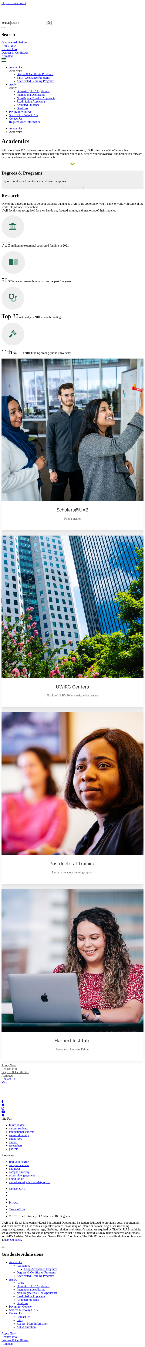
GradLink (22, 108)
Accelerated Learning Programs (35, 81)
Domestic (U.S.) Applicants (33, 91)
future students (17, 1125)
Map (4, 1082)
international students (21, 1131)
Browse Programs (72, 187)
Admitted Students (28, 105)
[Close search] (3, 27)
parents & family (19, 1135)
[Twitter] (3, 1105)
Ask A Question (26, 1327)
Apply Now (9, 45)
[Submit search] (49, 23)
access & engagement (22, 1175)
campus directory (19, 1172)
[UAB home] (72, 19)
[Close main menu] (3, 1247)
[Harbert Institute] (72, 975)
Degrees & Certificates (15, 52)
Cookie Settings (18, 1195)
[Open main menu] (4, 60)
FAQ (20, 1320)
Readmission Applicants (31, 101)
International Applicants (31, 94)
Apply (13, 84)
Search (6, 22)
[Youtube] (3, 1111)
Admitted (7, 56)
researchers (15, 1145)
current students (18, 1128)
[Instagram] (3, 1108)
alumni (13, 1142)
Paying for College (20, 111)
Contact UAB (17, 1188)
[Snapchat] (3, 1115)
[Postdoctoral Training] (72, 798)
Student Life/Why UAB (23, 115)
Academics (15, 67)
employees (15, 1138)
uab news (14, 1168)
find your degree (19, 1161)
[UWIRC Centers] (72, 621)
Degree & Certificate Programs (35, 74)
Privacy (13, 1202)
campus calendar (19, 1165)
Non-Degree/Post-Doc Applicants (37, 1293)
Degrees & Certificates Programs (36, 1272)
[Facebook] (2, 1101)
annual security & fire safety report (29, 1182)
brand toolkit (16, 1178)
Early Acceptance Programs (33, 77)
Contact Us (15, 118)
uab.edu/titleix (12, 1239)
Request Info (9, 49)
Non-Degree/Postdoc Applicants (36, 98)
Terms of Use (17, 1209)
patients (13, 1148)
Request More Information (25, 122)
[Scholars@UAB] (72, 444)
